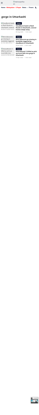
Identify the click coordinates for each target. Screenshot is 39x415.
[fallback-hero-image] (8, 27)
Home (3, 7)
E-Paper (18, 7)
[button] (32, 398)
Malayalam (10, 7)
